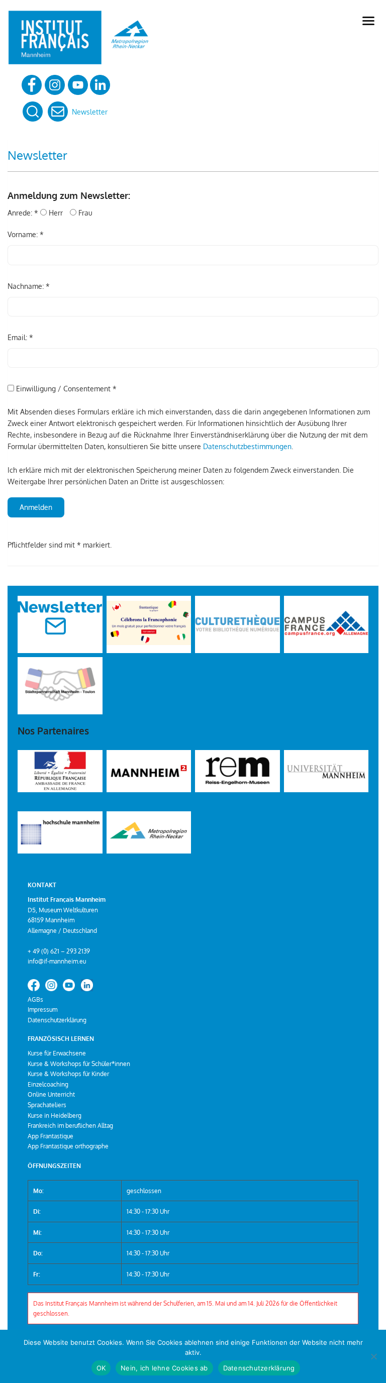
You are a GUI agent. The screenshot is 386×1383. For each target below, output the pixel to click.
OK (101, 1368)
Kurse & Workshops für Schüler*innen (79, 1063)
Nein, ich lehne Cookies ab (164, 1368)
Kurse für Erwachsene (57, 1053)
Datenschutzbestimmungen (247, 446)
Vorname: (26, 234)
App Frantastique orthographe (68, 1146)
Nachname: (29, 286)
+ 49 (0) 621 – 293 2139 (59, 951)
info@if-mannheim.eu (57, 961)
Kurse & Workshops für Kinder (68, 1074)
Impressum (42, 1009)
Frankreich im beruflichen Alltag (70, 1125)
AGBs (35, 999)
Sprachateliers (47, 1105)
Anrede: (23, 212)
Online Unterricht (51, 1094)
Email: (20, 337)
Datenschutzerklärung (57, 1020)
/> (21, 643)
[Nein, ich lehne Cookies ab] (373, 1356)
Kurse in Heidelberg (54, 1115)
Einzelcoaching (48, 1084)
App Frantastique (50, 1136)
